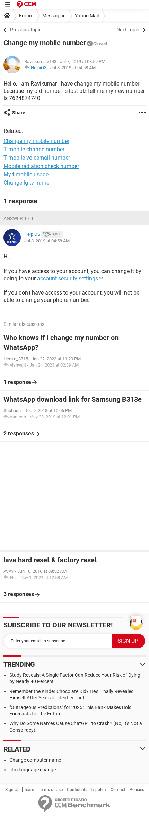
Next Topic (127, 29)
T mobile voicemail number (36, 157)
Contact (118, 789)
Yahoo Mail (87, 15)
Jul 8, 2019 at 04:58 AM (73, 67)
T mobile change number (33, 149)
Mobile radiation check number (41, 166)
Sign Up (12, 789)
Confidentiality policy (86, 789)
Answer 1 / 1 (18, 218)
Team (29, 789)
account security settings (67, 278)
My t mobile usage (26, 174)
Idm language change (32, 769)
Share (18, 112)
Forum (26, 15)
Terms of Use (50, 789)
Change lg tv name (26, 182)
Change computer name (35, 760)
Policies (137, 789)
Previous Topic (25, 29)
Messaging (54, 15)
